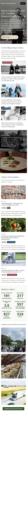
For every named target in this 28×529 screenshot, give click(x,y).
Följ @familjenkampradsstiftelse (13, 408)
